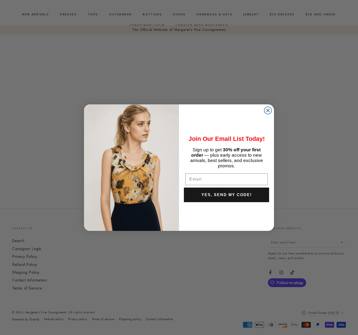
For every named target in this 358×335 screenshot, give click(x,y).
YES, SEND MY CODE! (226, 195)
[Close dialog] (268, 110)
